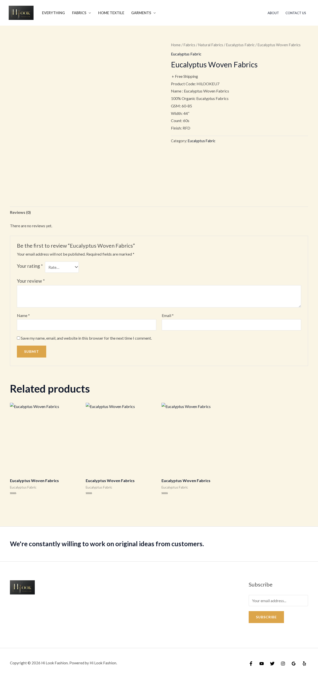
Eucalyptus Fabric (240, 45)
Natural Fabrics (210, 45)
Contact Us (295, 13)
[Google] (293, 663)
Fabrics (79, 13)
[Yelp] (304, 663)
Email (168, 315)
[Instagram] (283, 663)
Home (176, 45)
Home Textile (111, 13)
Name (23, 315)
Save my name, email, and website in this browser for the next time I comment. (86, 338)
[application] (88, 13)
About (273, 13)
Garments (141, 13)
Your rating (30, 266)
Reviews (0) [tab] (20, 212)
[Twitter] (272, 663)
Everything (53, 13)
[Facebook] (251, 663)
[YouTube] (261, 663)
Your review (31, 281)
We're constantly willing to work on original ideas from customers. (107, 544)
